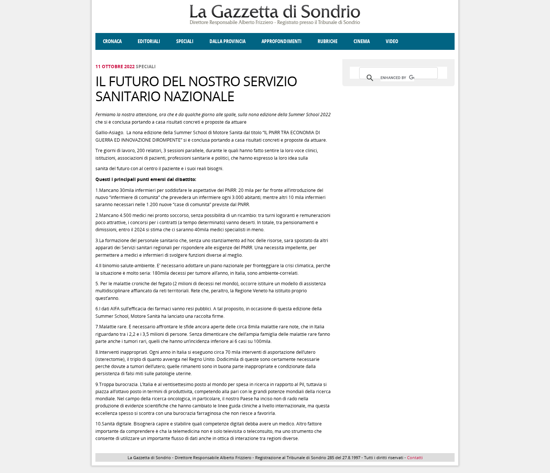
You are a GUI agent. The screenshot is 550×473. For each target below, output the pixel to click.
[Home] (275, 24)
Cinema (362, 41)
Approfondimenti (282, 41)
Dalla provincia (227, 41)
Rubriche (327, 41)
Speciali (184, 41)
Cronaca (112, 41)
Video (392, 41)
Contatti (415, 457)
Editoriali (149, 41)
